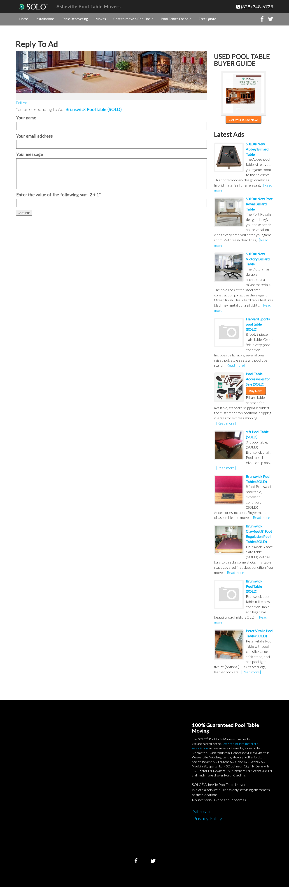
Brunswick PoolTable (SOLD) (93, 109)
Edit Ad (21, 102)
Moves (101, 19)
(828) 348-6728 (256, 6)
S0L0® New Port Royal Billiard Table (259, 203)
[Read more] (235, 365)
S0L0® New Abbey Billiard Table (257, 149)
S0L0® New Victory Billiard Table (258, 259)
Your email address (34, 136)
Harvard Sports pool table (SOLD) (258, 324)
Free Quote (207, 19)
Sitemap (201, 811)
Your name (26, 117)
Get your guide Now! (243, 120)
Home (23, 19)
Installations (44, 19)
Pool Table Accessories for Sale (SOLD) (258, 379)
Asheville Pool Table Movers (88, 6)
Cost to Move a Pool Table (133, 19)
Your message (29, 154)
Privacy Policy (207, 818)
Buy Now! (256, 391)
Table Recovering (75, 19)
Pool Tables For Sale (176, 19)
